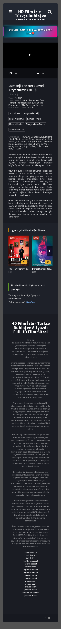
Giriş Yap (30, 301)
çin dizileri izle (30, 555)
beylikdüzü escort (31, 561)
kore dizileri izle (31, 552)
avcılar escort (30, 566)
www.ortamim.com (31, 592)
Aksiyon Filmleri (31, 113)
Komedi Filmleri (34, 118)
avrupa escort (30, 586)
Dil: (11, 73)
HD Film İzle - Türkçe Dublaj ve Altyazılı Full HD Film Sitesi (30, 18)
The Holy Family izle (18, 268)
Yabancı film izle (16, 129)
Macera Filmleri (16, 124)
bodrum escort (31, 589)
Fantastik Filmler (16, 118)
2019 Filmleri (15, 113)
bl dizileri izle (31, 558)
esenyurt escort (31, 563)
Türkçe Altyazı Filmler (35, 124)
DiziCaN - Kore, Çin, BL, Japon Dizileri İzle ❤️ (30, 31)
